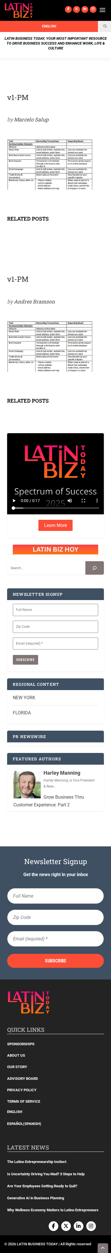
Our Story (17, 1067)
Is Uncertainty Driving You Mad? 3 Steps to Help (46, 1174)
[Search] (94, 568)
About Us (16, 1055)
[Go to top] (103, 1248)
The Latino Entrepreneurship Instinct (36, 1162)
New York (24, 697)
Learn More (55, 525)
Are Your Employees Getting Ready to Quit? (42, 1186)
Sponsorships (20, 1044)
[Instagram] (93, 9)
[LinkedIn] (84, 9)
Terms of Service (23, 1101)
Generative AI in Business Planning (35, 1198)
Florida (22, 713)
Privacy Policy (21, 1090)
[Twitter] (76, 9)
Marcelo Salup (31, 119)
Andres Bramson (34, 301)
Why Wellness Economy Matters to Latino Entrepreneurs (52, 1210)
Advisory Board (22, 1078)
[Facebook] (68, 9)
